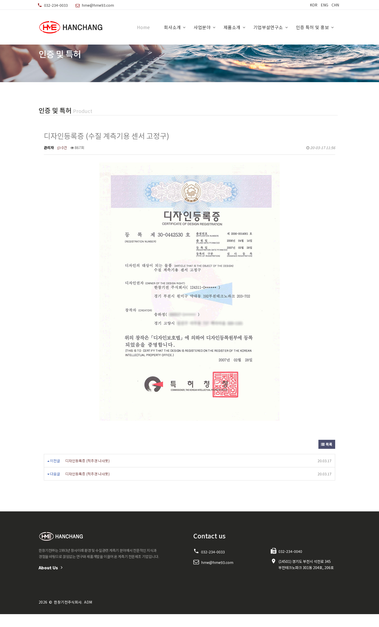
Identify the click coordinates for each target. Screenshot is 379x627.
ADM (88, 602)
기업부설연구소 (268, 27)
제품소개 (232, 27)
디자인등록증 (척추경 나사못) (87, 460)
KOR (313, 4)
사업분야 (202, 27)
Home (143, 27)
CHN (335, 4)
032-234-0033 (56, 5)
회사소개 (172, 27)
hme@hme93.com (98, 5)
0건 (64, 147)
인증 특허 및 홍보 (312, 27)
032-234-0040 (290, 551)
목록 (329, 444)
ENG (324, 4)
